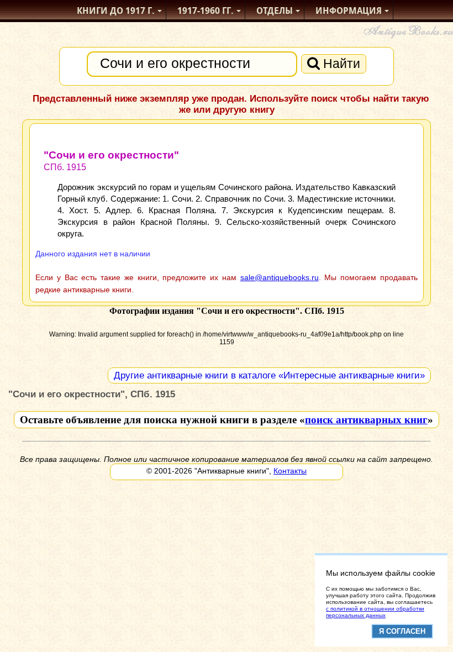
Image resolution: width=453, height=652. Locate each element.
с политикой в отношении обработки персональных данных (375, 612)
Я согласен (402, 631)
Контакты (290, 470)
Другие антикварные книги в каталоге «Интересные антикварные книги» (269, 375)
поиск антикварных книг (366, 419)
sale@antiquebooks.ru (279, 277)
